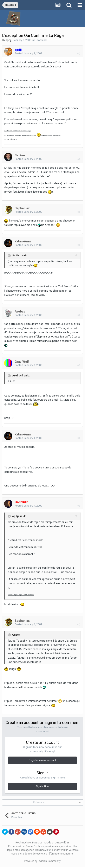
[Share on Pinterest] (56, 832)
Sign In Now (42, 786)
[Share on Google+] (18, 832)
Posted (28, 53)
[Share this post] (78, 53)
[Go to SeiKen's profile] (8, 157)
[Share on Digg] (24, 832)
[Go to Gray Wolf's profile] (8, 363)
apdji (9, 40)
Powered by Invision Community (42, 861)
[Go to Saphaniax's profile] (8, 210)
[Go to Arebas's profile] (8, 313)
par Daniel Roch (31, 846)
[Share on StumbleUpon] (43, 832)
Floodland (40, 40)
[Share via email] (50, 832)
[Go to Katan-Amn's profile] (8, 243)
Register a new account (42, 760)
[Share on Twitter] (5, 832)
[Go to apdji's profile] (8, 51)
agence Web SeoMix (36, 850)
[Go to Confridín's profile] (8, 504)
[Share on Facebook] (11, 832)
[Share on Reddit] (37, 832)
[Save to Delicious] (30, 832)
